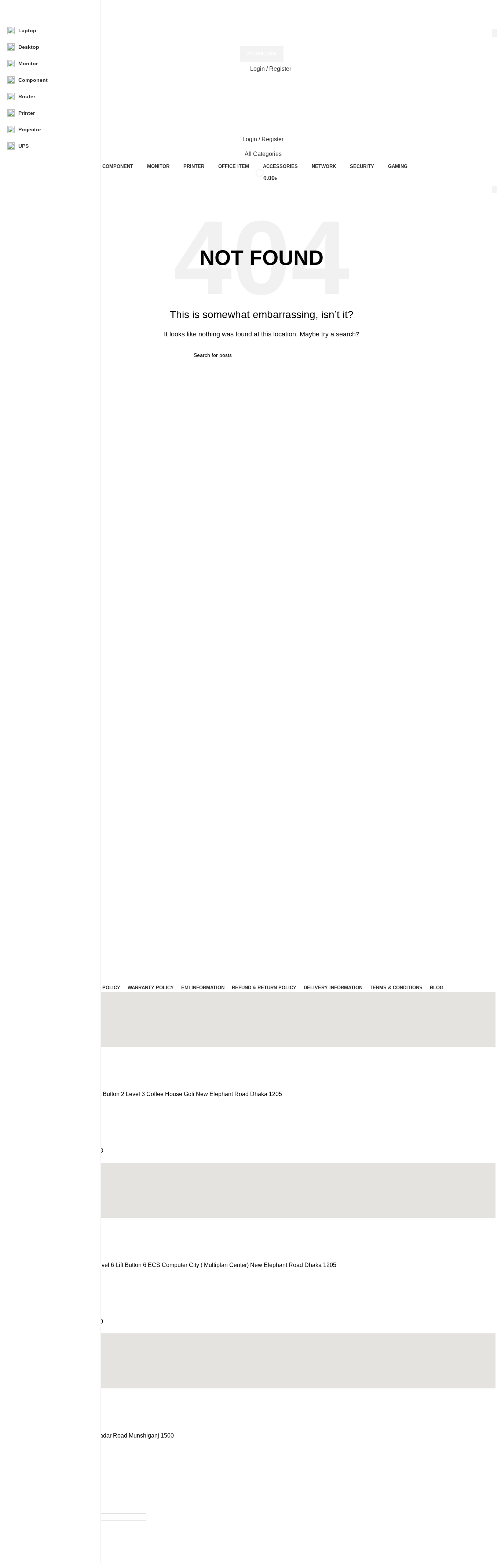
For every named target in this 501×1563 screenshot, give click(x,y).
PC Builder (261, 53)
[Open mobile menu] (261, 98)
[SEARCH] (494, 33)
